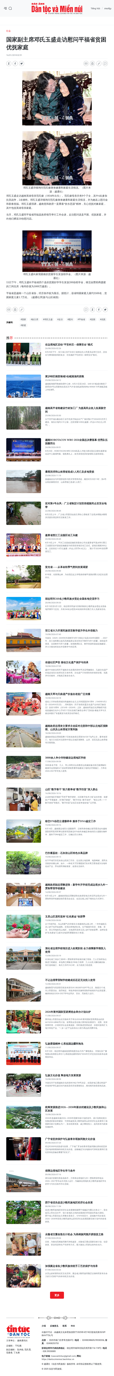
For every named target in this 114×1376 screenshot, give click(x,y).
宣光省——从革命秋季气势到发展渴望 (66, 567)
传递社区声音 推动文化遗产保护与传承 (66, 662)
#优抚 (102, 319)
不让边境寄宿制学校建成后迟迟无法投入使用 (70, 980)
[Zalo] (8, 63)
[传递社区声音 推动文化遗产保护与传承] (23, 672)
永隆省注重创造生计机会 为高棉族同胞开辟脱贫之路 (74, 1234)
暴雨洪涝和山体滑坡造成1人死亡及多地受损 (69, 471)
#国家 (23, 319)
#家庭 (23, 325)
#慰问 (70, 319)
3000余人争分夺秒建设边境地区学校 (65, 757)
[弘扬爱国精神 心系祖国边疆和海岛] (23, 1053)
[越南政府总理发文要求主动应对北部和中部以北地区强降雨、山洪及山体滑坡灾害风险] (23, 735)
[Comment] (105, 63)
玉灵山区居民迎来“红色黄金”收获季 (65, 916)
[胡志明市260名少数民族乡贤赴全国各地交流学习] (23, 608)
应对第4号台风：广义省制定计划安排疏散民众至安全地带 (76, 505)
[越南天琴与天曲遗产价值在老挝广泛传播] (23, 704)
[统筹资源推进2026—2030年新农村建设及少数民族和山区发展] (23, 1117)
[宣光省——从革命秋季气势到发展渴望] (23, 577)
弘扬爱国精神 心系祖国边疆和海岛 (64, 1043)
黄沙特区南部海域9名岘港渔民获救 (64, 376)
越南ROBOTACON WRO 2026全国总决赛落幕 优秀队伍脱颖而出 (76, 441)
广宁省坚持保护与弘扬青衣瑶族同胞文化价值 (70, 1139)
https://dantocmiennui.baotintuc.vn (58, 1359)
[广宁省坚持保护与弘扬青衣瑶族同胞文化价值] (23, 1149)
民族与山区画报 (57, 8)
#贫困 (92, 319)
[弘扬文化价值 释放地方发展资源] (23, 1085)
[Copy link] (98, 63)
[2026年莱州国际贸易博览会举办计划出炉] (23, 1021)
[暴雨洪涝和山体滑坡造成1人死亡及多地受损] (23, 481)
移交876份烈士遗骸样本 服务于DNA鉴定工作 (70, 821)
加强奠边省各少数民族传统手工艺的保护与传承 (71, 1266)
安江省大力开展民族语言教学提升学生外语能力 (71, 630)
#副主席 (34, 319)
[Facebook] (15, 63)
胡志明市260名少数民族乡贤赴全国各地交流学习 (72, 598)
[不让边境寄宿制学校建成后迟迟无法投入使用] (23, 990)
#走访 (60, 319)
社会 (8, 31)
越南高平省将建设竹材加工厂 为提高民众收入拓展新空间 (75, 409)
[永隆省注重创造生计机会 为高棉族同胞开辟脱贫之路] (23, 1244)
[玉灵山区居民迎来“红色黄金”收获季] (23, 926)
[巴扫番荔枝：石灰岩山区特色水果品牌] (23, 863)
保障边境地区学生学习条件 (60, 1170)
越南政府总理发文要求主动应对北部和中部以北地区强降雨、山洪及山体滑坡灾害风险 (76, 727)
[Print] (92, 63)
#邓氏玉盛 (48, 319)
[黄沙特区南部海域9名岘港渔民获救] (23, 386)
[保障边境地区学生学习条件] (23, 1180)
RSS (73, 1326)
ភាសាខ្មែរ (107, 8)
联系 (65, 1326)
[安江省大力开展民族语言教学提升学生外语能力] (23, 640)
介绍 (44, 1326)
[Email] (86, 63)
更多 (57, 1295)
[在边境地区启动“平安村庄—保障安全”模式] (23, 354)
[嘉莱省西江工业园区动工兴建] (23, 545)
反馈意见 (54, 1326)
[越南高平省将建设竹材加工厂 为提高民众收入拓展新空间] (23, 418)
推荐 (9, 338)
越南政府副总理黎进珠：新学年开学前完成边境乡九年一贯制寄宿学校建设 (76, 886)
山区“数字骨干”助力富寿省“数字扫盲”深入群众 (71, 789)
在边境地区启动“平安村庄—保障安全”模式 (69, 344)
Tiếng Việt (95, 8)
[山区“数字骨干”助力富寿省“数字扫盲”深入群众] (23, 799)
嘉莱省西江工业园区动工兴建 (61, 535)
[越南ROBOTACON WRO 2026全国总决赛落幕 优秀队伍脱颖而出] (23, 449)
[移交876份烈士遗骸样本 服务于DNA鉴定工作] (23, 831)
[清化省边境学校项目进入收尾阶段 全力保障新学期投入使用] (23, 958)
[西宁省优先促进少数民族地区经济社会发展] (23, 1212)
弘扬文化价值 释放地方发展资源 (63, 1075)
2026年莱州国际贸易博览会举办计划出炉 (68, 1011)
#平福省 (81, 319)
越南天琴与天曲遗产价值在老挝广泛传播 (67, 694)
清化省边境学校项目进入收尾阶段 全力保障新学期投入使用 (75, 950)
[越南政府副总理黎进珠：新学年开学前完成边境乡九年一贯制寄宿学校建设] (23, 894)
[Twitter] (21, 63)
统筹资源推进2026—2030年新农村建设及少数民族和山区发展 (75, 1108)
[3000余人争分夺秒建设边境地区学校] (23, 767)
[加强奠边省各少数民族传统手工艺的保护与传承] (23, 1276)
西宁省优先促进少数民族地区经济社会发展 (69, 1202)
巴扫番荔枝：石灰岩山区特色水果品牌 (66, 853)
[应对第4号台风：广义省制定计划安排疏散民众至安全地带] (23, 513)
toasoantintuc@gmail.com (63, 1356)
